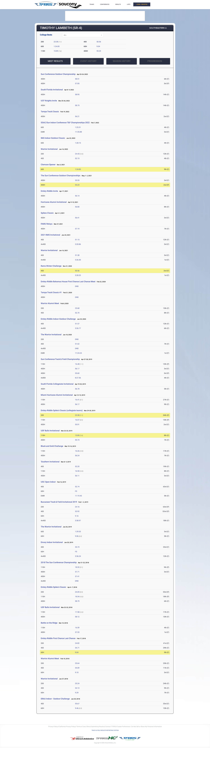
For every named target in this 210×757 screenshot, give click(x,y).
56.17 (77, 369)
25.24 (77, 683)
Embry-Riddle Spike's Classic (53, 587)
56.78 (77, 389)
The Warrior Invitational (51, 334)
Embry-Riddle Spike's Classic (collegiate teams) (62, 410)
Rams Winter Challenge (51, 266)
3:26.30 (78, 260)
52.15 (77, 158)
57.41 (77, 576)
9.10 (76, 672)
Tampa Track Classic (50, 111)
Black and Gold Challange (52, 446)
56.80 (77, 207)
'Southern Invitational (50, 462)
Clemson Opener (48, 164)
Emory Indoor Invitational (52, 542)
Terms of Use (81, 726)
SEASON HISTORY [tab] (121, 61)
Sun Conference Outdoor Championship (58, 74)
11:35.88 (78, 132)
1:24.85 (57, 46)
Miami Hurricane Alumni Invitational (57, 395)
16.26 (77, 451)
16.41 (77, 400)
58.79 (77, 601)
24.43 (77, 154)
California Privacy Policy (67, 726)
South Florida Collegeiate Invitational (57, 384)
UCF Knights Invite (49, 100)
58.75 (77, 105)
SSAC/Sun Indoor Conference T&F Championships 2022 (65, 122)
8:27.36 (78, 378)
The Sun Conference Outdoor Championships (60, 175)
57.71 (77, 572)
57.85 (77, 83)
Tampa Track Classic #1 (51, 292)
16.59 (77, 628)
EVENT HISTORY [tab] (88, 61)
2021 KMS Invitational (51, 235)
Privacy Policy (53, 726)
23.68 (77, 308)
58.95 (77, 94)
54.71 (77, 648)
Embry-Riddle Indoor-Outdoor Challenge (58, 319)
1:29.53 (78, 532)
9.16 (76, 516)
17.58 (77, 612)
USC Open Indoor (48, 482)
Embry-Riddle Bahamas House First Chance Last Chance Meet (68, 281)
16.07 (77, 420)
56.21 (77, 116)
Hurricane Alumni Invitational (54, 202)
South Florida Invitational (52, 89)
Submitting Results (97, 726)
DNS (77, 286)
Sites (88, 726)
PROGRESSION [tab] (154, 61)
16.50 (77, 471)
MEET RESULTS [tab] (55, 61)
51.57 (77, 324)
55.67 (77, 704)
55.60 (77, 373)
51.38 (77, 255)
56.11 (77, 476)
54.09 (77, 668)
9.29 (76, 693)
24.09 (77, 592)
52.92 (77, 511)
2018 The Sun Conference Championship (59, 562)
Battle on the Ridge (49, 623)
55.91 (77, 424)
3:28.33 (78, 275)
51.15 (77, 240)
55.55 (77, 180)
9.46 (76, 708)
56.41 (77, 218)
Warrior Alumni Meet (50, 303)
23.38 (56, 42)
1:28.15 (78, 143)
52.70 (77, 313)
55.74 (77, 440)
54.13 (77, 688)
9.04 (98, 46)
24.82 (77, 643)
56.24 (77, 456)
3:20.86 (78, 244)
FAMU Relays (46, 224)
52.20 (77, 466)
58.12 (77, 617)
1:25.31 (78, 127)
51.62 (77, 344)
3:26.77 (78, 328)
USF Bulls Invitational (50, 430)
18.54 (77, 597)
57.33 (77, 632)
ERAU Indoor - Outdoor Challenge (55, 699)
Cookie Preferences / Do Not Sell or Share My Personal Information (139, 726)
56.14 (77, 196)
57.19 (77, 229)
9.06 (76, 536)
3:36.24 (78, 556)
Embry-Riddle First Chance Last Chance (58, 638)
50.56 (99, 42)
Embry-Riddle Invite (49, 191)
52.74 (77, 487)
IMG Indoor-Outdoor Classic (53, 138)
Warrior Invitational (49, 149)
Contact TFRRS (110, 726)
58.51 (77, 79)
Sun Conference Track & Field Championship (60, 359)
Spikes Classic (47, 213)
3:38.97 (78, 520)
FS (76, 491)
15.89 (56, 51)
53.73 (77, 547)
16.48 (77, 364)
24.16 (77, 507)
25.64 (77, 663)
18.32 (77, 567)
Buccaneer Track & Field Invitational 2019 (59, 502)
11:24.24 (78, 353)
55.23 (99, 51)
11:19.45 (78, 496)
